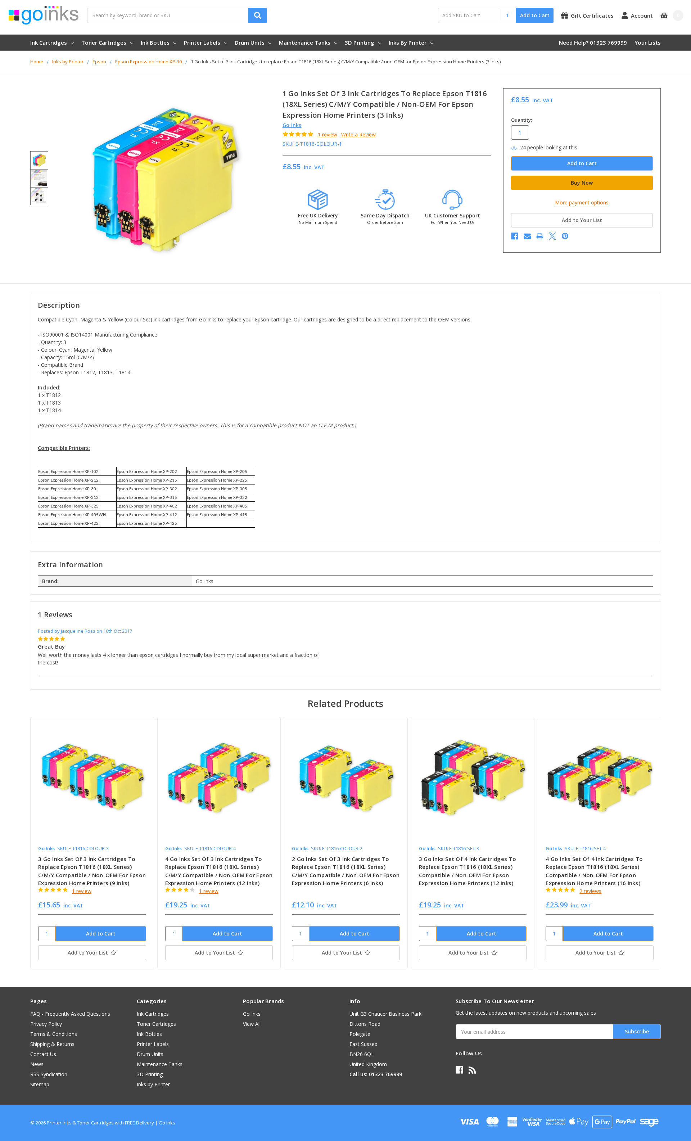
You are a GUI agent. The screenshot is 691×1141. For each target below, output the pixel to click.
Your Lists (647, 42)
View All (252, 1023)
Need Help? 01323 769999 (593, 42)
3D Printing (359, 42)
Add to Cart (535, 15)
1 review (327, 134)
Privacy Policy (46, 1023)
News (37, 1064)
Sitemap (39, 1084)
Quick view (92, 779)
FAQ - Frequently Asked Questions (70, 1013)
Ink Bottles (155, 42)
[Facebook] (514, 236)
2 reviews (590, 891)
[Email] (527, 236)
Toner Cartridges (103, 42)
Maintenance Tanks (304, 42)
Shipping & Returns (52, 1044)
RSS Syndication (48, 1074)
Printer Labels (202, 42)
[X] (552, 236)
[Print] (539, 236)
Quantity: (521, 120)
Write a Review (358, 134)
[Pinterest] (565, 236)
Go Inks (252, 1013)
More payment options (582, 202)
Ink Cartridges (48, 42)
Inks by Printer (407, 42)
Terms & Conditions (53, 1033)
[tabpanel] (92, 843)
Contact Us (43, 1054)
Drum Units (250, 42)
